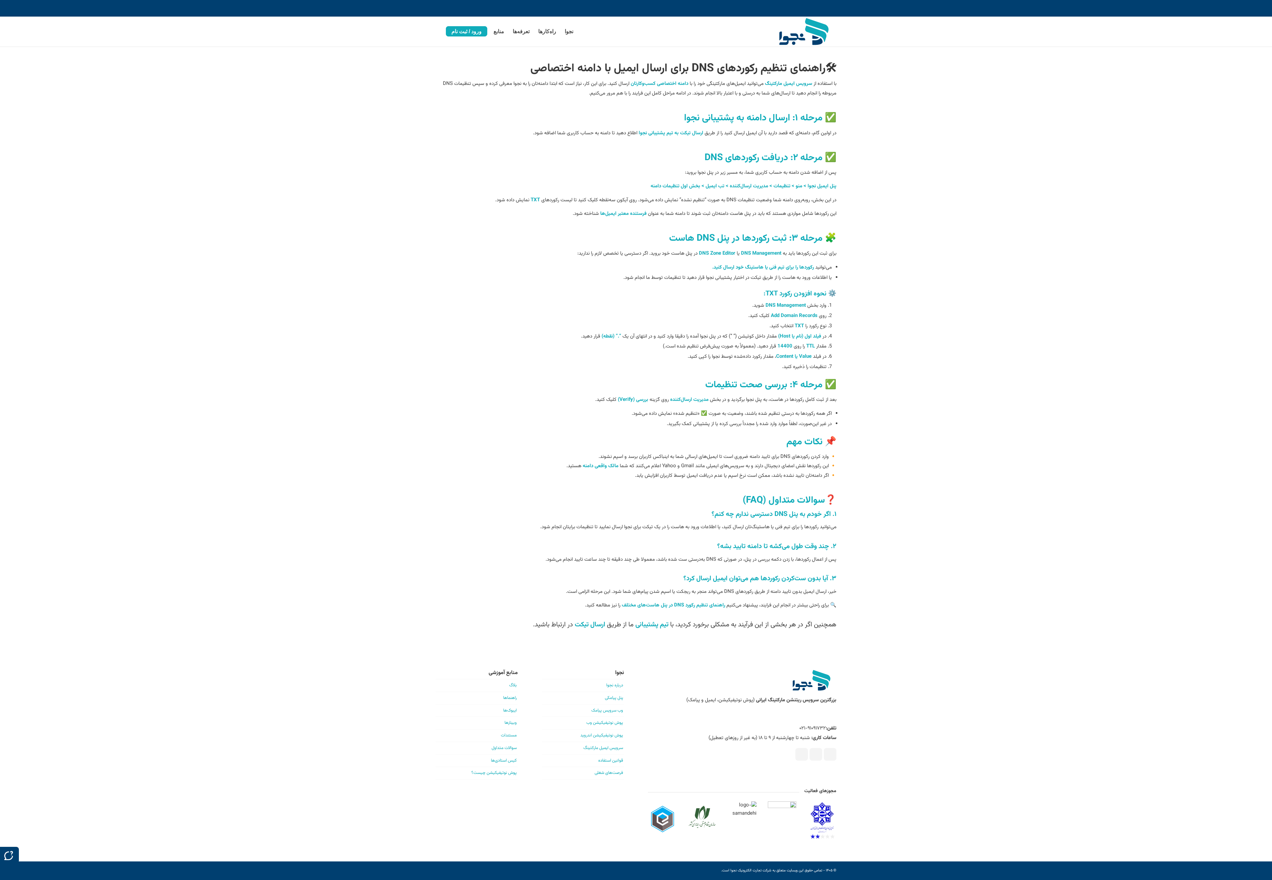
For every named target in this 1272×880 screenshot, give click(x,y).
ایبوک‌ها (510, 710)
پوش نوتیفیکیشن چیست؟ (494, 773)
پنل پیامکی (614, 698)
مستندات (509, 735)
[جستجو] (437, 31)
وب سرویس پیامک (607, 710)
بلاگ (513, 685)
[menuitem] (569, 31)
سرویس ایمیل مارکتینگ (603, 748)
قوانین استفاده (610, 760)
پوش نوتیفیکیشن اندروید (601, 735)
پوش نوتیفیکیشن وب (604, 723)
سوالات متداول (504, 748)
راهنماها (510, 698)
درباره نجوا (614, 685)
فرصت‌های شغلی (609, 773)
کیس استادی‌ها (504, 760)
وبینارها (510, 723)
